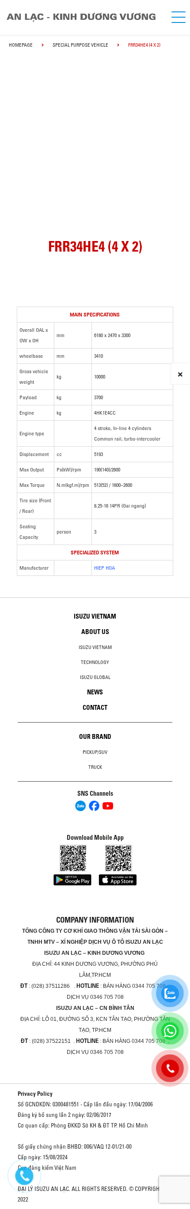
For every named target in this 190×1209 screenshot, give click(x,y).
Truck (95, 767)
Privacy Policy (35, 1093)
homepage (21, 45)
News (95, 692)
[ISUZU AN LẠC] (85, 17)
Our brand (95, 737)
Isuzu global (95, 677)
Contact (95, 708)
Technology (95, 662)
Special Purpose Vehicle (80, 45)
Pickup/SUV (95, 752)
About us (95, 632)
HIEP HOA (104, 567)
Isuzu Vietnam (95, 616)
